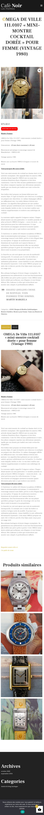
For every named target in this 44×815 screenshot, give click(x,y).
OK (23, 812)
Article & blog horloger (9, 786)
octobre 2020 (5, 771)
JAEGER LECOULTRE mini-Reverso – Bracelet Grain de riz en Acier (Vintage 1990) (21, 702)
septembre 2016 (7, 774)
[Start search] (41, 667)
